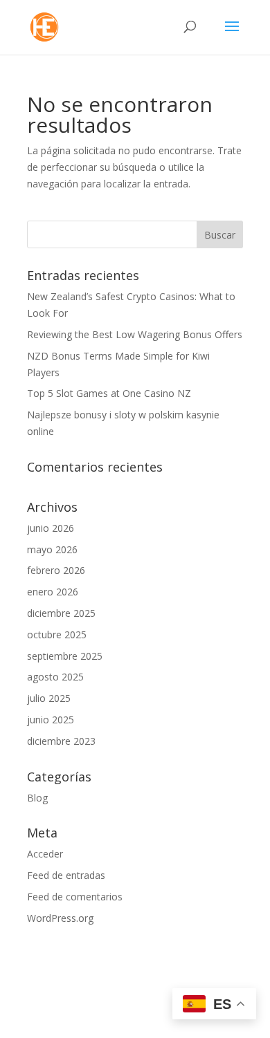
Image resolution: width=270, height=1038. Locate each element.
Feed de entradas (66, 875)
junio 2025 (50, 719)
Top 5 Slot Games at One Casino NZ (109, 393)
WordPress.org (60, 918)
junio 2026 (50, 528)
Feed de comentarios (75, 896)
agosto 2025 (55, 676)
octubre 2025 (57, 634)
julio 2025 (49, 698)
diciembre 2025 (61, 613)
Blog (37, 797)
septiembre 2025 (64, 655)
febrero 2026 (56, 570)
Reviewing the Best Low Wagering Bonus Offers (134, 334)
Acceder (45, 853)
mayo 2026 (52, 549)
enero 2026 (52, 591)
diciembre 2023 (61, 741)
